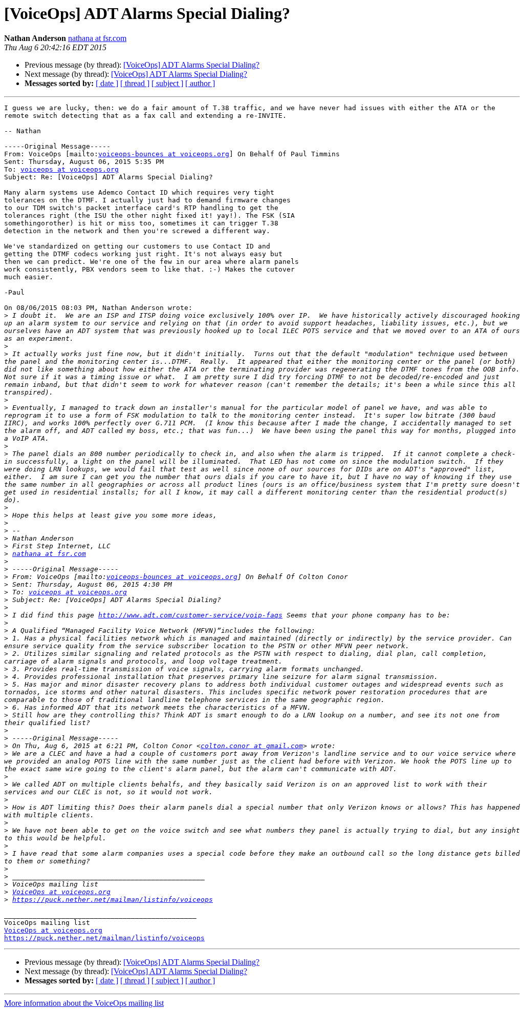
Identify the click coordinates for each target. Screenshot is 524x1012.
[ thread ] (134, 83)
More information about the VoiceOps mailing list (84, 1003)
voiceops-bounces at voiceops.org (163, 154)
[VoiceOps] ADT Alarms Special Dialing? (191, 64)
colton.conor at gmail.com (252, 746)
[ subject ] (167, 83)
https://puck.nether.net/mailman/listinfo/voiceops (112, 899)
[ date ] (107, 83)
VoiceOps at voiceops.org (61, 892)
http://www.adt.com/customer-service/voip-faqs (190, 615)
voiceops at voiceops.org (69, 169)
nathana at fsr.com (97, 38)
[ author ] (200, 83)
